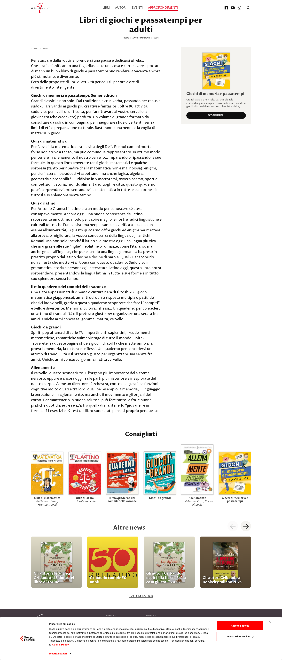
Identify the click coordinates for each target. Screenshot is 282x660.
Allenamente (197, 498)
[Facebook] (226, 7)
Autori (121, 8)
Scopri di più (216, 115)
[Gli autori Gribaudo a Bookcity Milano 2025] (225, 562)
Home (126, 38)
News (156, 38)
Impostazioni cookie (238, 636)
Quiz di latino (85, 498)
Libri (106, 8)
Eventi (137, 8)
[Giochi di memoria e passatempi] (216, 70)
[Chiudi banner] (270, 622)
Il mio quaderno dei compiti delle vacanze (122, 499)
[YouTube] (232, 7)
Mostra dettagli (58, 653)
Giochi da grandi (160, 498)
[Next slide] (246, 526)
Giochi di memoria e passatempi (215, 93)
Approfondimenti (163, 8)
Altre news (129, 528)
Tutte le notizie (141, 596)
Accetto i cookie (240, 625)
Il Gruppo (150, 615)
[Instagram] (239, 7)
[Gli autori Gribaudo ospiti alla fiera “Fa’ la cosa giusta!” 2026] (169, 562)
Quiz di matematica (47, 498)
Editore (111, 615)
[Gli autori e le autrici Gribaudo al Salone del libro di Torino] (56, 562)
